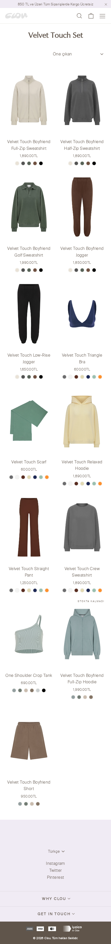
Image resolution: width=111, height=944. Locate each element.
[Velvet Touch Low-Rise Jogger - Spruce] (29, 377)
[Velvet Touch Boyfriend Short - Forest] (26, 804)
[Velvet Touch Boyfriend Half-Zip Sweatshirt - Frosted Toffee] (70, 163)
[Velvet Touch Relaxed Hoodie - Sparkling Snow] (70, 484)
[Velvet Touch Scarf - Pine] (41, 477)
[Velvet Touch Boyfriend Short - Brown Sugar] (38, 804)
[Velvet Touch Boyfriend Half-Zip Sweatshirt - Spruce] (82, 163)
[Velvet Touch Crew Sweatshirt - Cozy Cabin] (76, 590)
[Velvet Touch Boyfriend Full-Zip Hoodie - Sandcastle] (85, 697)
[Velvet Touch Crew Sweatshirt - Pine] (94, 590)
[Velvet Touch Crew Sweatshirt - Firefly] (100, 590)
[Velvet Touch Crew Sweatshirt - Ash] (64, 590)
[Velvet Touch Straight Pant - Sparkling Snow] (17, 590)
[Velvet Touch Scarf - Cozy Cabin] (23, 477)
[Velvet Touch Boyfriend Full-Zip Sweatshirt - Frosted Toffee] (17, 163)
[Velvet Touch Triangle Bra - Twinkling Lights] (82, 377)
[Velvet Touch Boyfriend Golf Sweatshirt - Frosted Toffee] (17, 270)
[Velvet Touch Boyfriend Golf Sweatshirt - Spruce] (29, 270)
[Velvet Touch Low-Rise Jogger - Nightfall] (41, 377)
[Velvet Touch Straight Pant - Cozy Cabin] (23, 590)
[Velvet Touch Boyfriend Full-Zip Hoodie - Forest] (79, 697)
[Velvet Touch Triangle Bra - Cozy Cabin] (76, 377)
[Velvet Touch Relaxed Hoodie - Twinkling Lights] (82, 484)
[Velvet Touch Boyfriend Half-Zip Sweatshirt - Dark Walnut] (88, 163)
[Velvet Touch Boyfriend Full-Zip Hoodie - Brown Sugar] (91, 697)
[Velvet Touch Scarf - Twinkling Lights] (29, 477)
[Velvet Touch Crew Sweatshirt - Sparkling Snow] (70, 590)
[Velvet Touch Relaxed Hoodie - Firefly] (100, 484)
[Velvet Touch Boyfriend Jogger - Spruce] (82, 270)
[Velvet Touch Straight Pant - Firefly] (47, 590)
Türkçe (54, 851)
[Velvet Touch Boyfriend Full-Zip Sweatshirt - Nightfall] (41, 163)
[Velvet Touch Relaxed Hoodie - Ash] (64, 484)
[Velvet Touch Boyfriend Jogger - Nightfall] (94, 270)
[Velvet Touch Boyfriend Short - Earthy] (20, 804)
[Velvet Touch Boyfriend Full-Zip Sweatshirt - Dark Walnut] (35, 163)
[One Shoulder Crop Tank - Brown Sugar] (32, 690)
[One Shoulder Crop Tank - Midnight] (44, 690)
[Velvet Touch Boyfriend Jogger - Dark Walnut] (88, 270)
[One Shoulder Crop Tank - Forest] (20, 690)
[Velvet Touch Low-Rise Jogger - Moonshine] (23, 377)
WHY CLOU (54, 898)
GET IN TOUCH (54, 914)
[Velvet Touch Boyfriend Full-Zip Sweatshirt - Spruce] (29, 163)
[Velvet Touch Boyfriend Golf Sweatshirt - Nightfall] (41, 270)
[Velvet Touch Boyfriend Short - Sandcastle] (32, 804)
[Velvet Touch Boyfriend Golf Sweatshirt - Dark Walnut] (35, 270)
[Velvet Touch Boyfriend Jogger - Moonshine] (76, 270)
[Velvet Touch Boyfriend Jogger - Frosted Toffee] (70, 270)
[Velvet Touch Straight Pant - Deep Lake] (35, 590)
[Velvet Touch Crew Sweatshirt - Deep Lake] (88, 590)
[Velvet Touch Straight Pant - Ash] (11, 590)
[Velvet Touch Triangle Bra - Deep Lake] (88, 377)
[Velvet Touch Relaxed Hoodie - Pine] (94, 484)
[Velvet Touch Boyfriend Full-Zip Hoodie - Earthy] (73, 697)
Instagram (55, 863)
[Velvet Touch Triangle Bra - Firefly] (100, 377)
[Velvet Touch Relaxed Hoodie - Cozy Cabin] (76, 484)
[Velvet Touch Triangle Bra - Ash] (64, 377)
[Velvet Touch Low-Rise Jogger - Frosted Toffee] (17, 377)
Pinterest (55, 877)
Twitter (55, 870)
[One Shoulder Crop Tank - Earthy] (14, 690)
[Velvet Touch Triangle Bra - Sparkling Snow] (70, 377)
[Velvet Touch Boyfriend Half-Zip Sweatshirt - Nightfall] (94, 163)
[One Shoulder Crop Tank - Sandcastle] (26, 690)
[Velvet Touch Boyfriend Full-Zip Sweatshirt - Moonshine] (23, 163)
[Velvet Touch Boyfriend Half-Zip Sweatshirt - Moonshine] (76, 163)
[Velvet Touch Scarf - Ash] (11, 477)
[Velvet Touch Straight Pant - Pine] (41, 590)
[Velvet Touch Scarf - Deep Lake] (35, 477)
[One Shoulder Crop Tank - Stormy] (38, 690)
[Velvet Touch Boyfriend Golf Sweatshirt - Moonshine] (23, 270)
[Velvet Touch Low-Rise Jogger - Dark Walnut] (35, 377)
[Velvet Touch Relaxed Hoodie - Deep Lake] (88, 484)
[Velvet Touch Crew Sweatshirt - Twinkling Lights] (82, 590)
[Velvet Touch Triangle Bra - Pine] (94, 377)
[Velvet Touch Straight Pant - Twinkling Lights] (29, 590)
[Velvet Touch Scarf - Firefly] (47, 477)
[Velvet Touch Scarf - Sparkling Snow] (17, 477)
